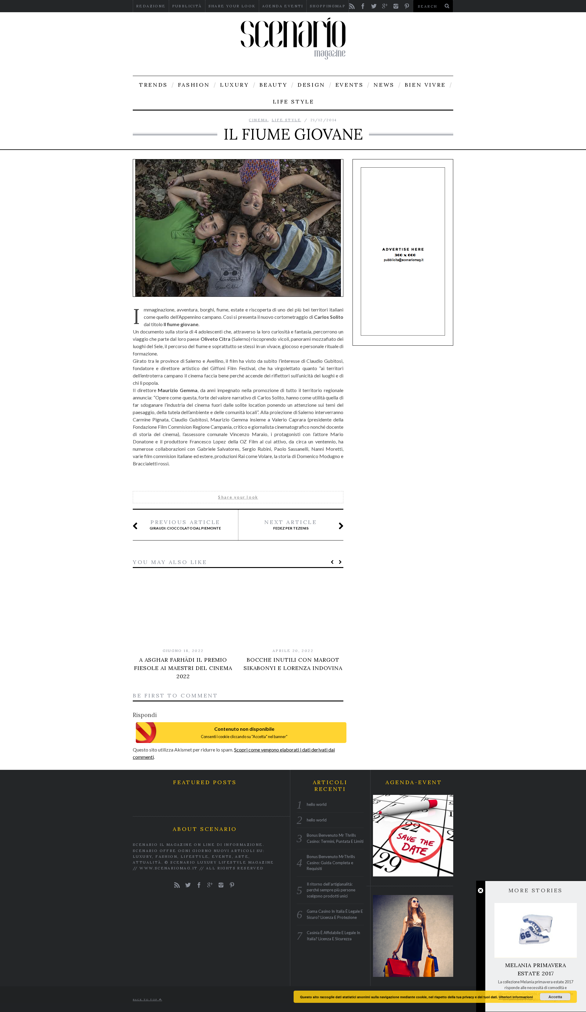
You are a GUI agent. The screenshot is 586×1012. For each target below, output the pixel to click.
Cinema (258, 120)
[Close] (480, 890)
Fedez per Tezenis (290, 524)
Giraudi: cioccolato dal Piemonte (185, 524)
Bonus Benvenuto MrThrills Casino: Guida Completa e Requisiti (331, 862)
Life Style (293, 101)
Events (349, 84)
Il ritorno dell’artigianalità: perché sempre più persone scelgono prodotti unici (331, 889)
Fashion (194, 84)
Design (311, 84)
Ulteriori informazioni (516, 997)
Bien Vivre (425, 84)
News (384, 84)
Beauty (273, 84)
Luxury (234, 84)
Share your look (232, 6)
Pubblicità (187, 6)
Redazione (151, 6)
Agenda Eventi (282, 6)
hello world (317, 804)
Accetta (555, 996)
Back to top (146, 999)
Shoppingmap (327, 6)
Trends (153, 84)
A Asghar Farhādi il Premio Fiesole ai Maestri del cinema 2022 (183, 668)
